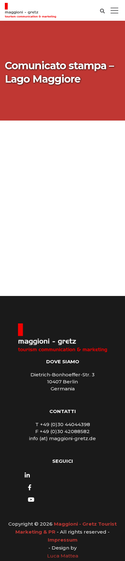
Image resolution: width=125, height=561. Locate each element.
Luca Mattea (62, 556)
